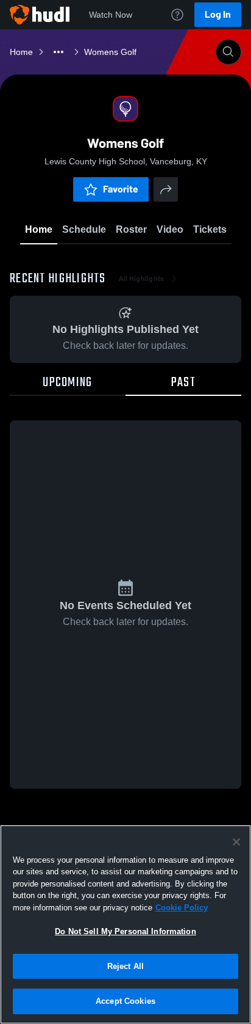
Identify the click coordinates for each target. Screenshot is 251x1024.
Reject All (125, 966)
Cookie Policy (181, 907)
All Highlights (141, 278)
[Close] (236, 841)
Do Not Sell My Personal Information (125, 931)
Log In (218, 14)
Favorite (120, 189)
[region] (125, 924)
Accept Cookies (125, 1001)
